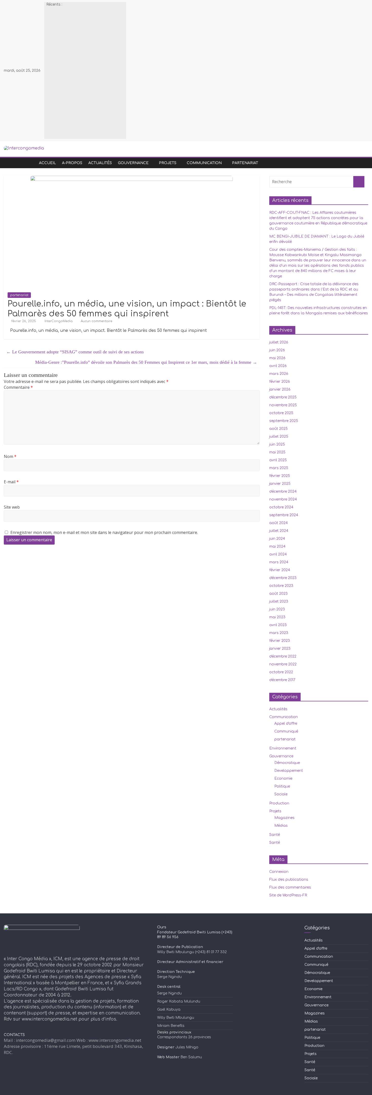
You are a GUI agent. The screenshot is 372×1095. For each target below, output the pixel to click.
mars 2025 (278, 468)
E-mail (11, 482)
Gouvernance (133, 163)
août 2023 (278, 593)
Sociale (280, 794)
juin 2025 (277, 444)
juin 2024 (277, 539)
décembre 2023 (283, 578)
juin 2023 (277, 609)
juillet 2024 (278, 531)
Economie (283, 778)
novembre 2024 (283, 499)
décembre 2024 (283, 491)
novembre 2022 (283, 664)
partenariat (245, 163)
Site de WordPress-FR (288, 895)
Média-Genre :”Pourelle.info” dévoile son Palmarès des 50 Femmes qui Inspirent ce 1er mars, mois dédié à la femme (146, 362)
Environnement (282, 748)
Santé (274, 835)
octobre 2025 (281, 413)
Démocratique (287, 763)
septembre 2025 (283, 421)
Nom (10, 456)
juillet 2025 (278, 436)
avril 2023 (278, 625)
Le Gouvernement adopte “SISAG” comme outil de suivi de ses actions (75, 351)
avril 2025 (278, 460)
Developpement (288, 771)
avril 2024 (278, 554)
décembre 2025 (283, 397)
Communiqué (286, 731)
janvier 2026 (280, 389)
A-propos (72, 163)
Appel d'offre (285, 723)
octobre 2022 (281, 672)
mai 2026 (277, 358)
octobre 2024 (281, 507)
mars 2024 (278, 562)
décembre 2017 (282, 680)
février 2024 (279, 570)
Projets (167, 163)
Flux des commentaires (290, 887)
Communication (204, 163)
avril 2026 (278, 366)
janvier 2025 (280, 484)
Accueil (47, 163)
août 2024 (278, 523)
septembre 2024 (283, 515)
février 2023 (279, 641)
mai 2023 (277, 617)
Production (279, 803)
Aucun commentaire (96, 321)
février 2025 (279, 476)
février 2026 (279, 381)
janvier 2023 (280, 648)
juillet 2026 (278, 342)
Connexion (278, 872)
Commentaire (18, 387)
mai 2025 (277, 452)
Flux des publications (288, 879)
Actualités (100, 163)
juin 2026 (277, 350)
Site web (12, 507)
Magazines (284, 818)
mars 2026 (278, 374)
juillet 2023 (278, 601)
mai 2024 (277, 546)
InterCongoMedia (59, 321)
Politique (282, 786)
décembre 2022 (282, 656)
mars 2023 (278, 633)
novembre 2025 (283, 405)
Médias (281, 826)
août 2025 (278, 429)
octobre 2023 (281, 586)
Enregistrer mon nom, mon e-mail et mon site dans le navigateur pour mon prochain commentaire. (104, 532)
